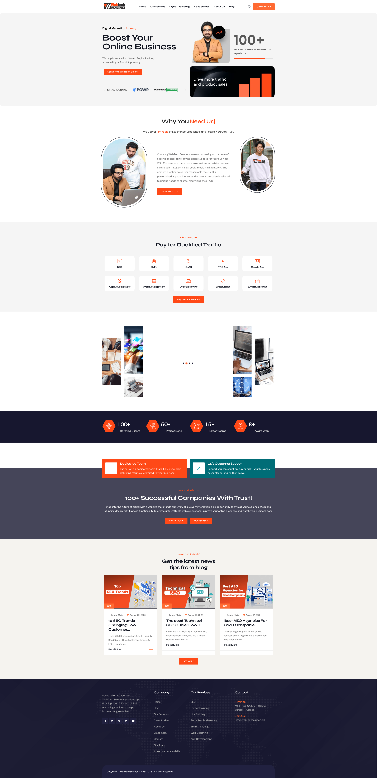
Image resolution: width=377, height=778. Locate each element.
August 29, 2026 (137, 615)
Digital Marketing (179, 7)
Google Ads (257, 267)
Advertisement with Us (167, 751)
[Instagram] (119, 721)
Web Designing (188, 286)
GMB (188, 267)
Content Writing (200, 708)
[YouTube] (133, 721)
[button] (104, 90)
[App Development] (119, 281)
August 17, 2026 (253, 615)
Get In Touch (264, 6)
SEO (119, 267)
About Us (219, 7)
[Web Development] (154, 281)
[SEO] (119, 261)
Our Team (159, 745)
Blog (231, 7)
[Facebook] (105, 721)
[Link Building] (223, 281)
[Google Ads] (257, 261)
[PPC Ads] (223, 261)
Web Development (154, 286)
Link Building (223, 286)
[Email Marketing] (257, 281)
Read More (114, 649)
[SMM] (154, 261)
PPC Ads (223, 267)
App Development (119, 286)
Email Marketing (257, 286)
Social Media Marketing (204, 720)
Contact (158, 739)
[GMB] (188, 261)
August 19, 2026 (195, 615)
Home (142, 7)
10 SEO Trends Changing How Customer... (122, 625)
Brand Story (160, 732)
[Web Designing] (188, 281)
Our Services (157, 7)
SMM (154, 267)
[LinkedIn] (126, 721)
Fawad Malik (117, 615)
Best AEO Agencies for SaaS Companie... (245, 623)
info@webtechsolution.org (250, 720)
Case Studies (201, 7)
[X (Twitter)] (112, 721)
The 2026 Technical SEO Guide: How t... (184, 623)
